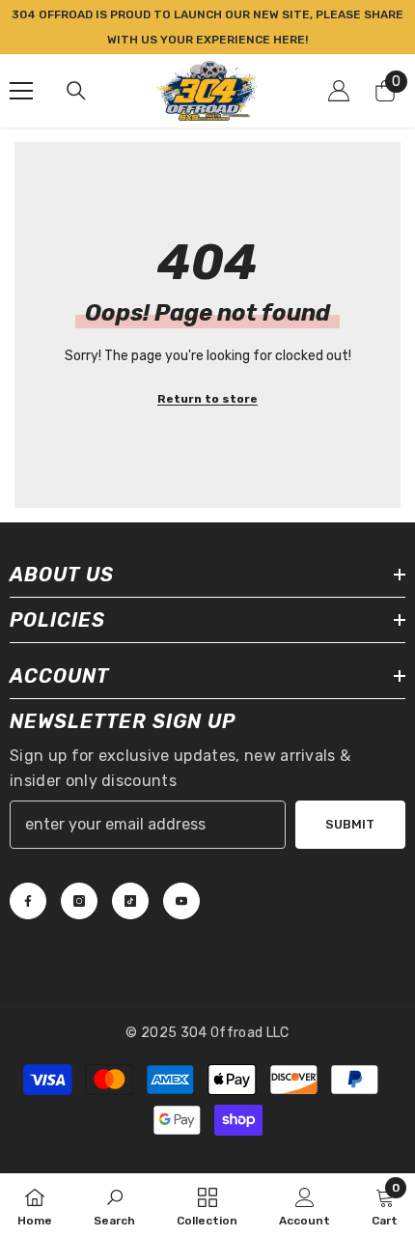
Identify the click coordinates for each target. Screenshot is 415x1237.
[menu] (21, 90)
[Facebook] (28, 901)
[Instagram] (79, 901)
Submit (349, 824)
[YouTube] (181, 901)
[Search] (76, 90)
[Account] (338, 90)
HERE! (290, 39)
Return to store (207, 399)
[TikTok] (130, 901)
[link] (114, 1205)
